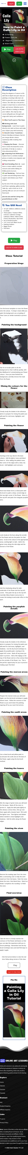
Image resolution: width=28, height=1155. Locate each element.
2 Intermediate (18, 40)
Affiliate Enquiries (5, 1109)
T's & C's (2, 1119)
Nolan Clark (9, 43)
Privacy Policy (4, 1122)
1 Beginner (8, 40)
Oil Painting (9, 34)
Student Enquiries (5, 1106)
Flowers (7, 37)
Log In (11, 4)
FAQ (1, 1102)
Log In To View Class (14, 972)
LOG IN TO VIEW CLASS (19, 50)
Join (19, 4)
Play (9, 49)
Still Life (14, 37)
